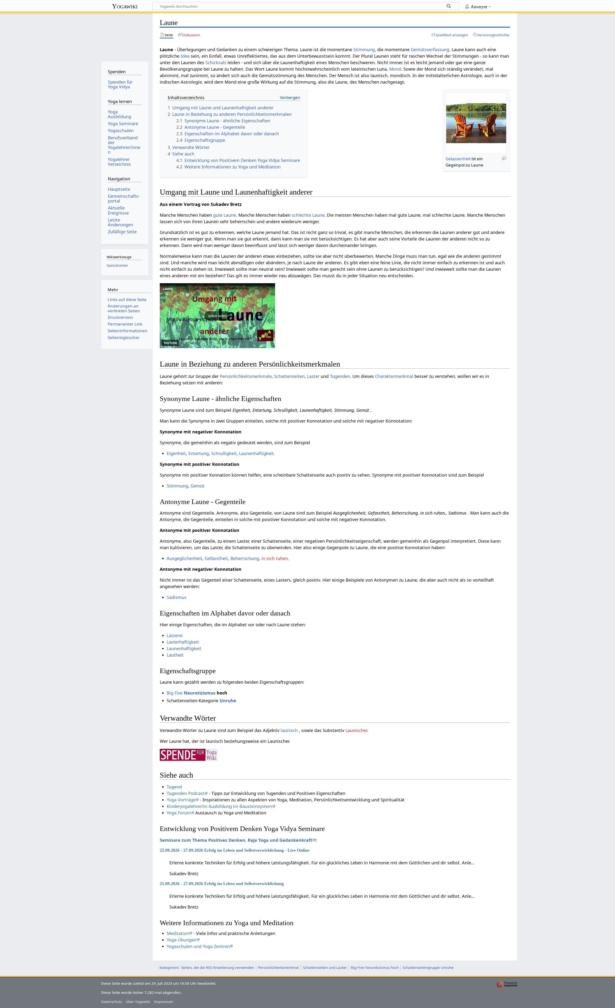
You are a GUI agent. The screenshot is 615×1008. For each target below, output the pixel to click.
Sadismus (176, 597)
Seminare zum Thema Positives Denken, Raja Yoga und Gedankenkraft (236, 840)
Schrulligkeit (224, 453)
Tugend (174, 787)
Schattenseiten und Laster (325, 967)
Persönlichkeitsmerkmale (246, 376)
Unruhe (228, 700)
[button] (217, 315)
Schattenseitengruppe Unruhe (428, 967)
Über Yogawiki (138, 1001)
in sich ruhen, (275, 558)
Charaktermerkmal (394, 376)
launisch (289, 730)
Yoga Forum (179, 813)
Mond (395, 69)
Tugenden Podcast (185, 793)
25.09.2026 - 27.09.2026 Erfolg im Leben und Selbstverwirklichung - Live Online (234, 850)
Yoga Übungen (182, 940)
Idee (185, 56)
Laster (313, 376)
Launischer (356, 730)
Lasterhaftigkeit (183, 642)
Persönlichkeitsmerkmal (278, 967)
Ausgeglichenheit (184, 558)
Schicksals (215, 62)
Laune (168, 288)
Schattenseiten (289, 376)
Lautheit (175, 655)
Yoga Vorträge (181, 800)
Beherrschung (244, 558)
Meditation (178, 933)
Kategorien (169, 967)
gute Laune (224, 215)
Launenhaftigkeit (256, 453)
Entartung (198, 453)
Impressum (163, 1001)
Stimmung (364, 49)
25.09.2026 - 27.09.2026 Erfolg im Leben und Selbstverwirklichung (222, 883)
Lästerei (175, 635)
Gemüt (197, 486)
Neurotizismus (199, 693)
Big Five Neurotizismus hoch (375, 967)
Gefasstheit (216, 558)
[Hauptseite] (125, 35)
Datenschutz (111, 1001)
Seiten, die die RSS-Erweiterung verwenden (217, 967)
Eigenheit (176, 453)
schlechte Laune (308, 215)
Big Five (175, 693)
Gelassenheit (458, 158)
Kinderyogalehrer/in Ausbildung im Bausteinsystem (219, 806)
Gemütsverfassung (430, 49)
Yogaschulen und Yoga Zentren (198, 946)
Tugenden (340, 376)
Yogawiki (125, 6)
